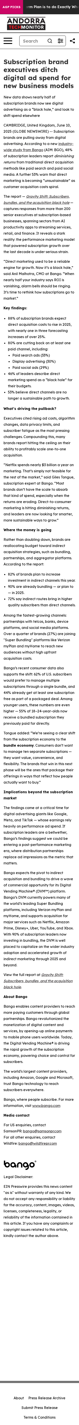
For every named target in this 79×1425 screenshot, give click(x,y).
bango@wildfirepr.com (37, 1143)
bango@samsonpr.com (42, 1131)
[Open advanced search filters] (60, 41)
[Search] (50, 41)
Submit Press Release (40, 1407)
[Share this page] (72, 40)
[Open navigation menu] (8, 40)
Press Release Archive (46, 1398)
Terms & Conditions (39, 1417)
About (19, 1398)
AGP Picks (11, 7)
